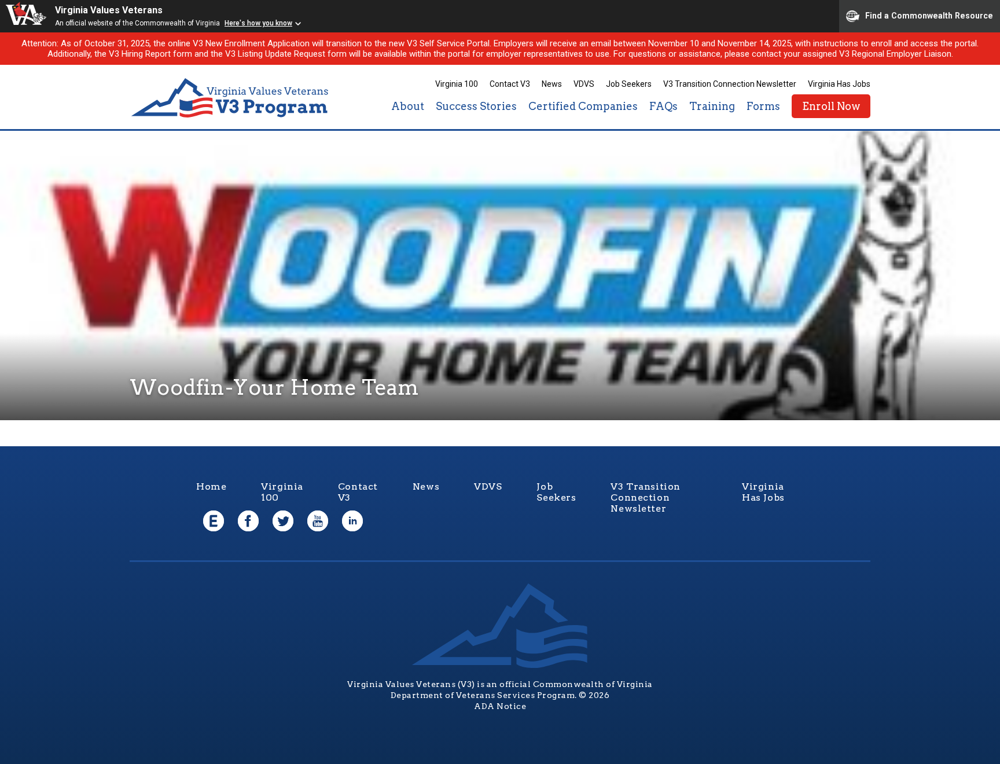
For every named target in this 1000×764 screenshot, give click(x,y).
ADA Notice (500, 706)
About (407, 106)
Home (211, 486)
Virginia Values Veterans (109, 10)
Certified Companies (583, 106)
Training (712, 106)
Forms (763, 106)
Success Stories (476, 106)
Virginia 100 (456, 84)
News (552, 84)
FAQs (663, 106)
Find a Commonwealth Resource (929, 15)
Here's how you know (258, 23)
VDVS (583, 84)
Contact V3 (510, 84)
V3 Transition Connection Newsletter (729, 84)
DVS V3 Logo (231, 98)
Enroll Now (831, 106)
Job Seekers (629, 84)
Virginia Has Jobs (839, 84)
